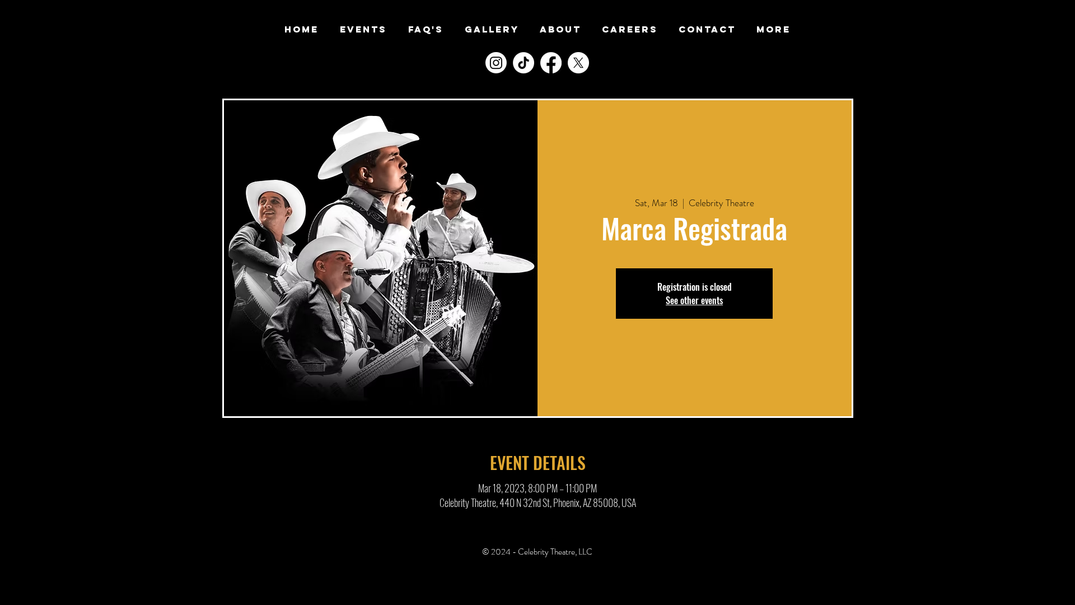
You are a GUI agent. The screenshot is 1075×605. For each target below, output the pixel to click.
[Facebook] (551, 62)
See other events (694, 300)
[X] (578, 62)
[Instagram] (496, 62)
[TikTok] (523, 62)
